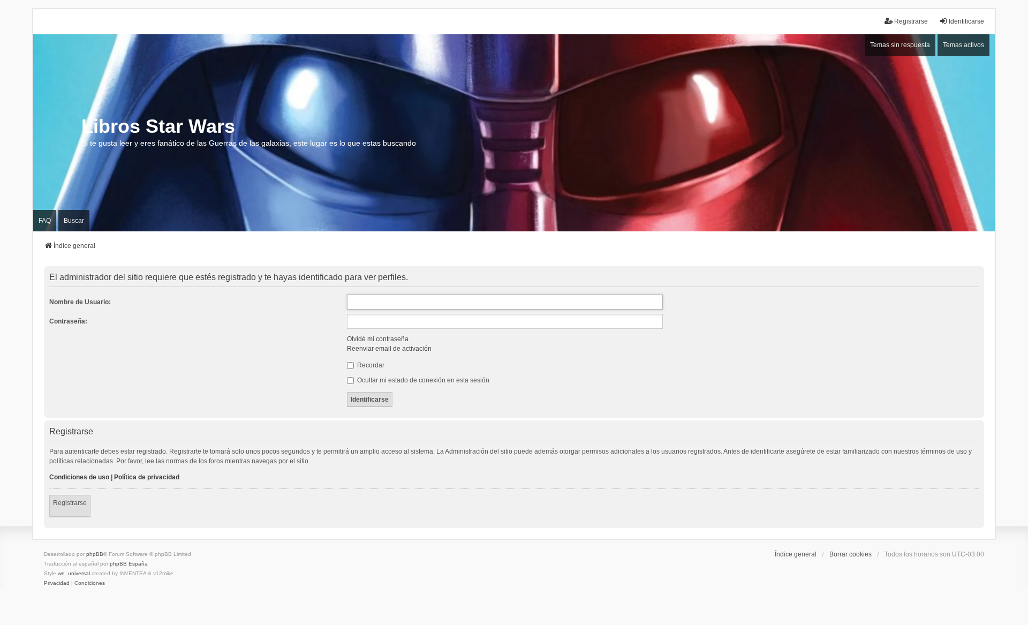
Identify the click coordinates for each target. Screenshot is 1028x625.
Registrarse (70, 503)
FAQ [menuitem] (45, 220)
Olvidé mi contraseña (378, 339)
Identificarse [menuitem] (966, 21)
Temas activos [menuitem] (963, 45)
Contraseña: (68, 321)
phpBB (94, 554)
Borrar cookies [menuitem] (850, 554)
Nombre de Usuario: (80, 302)
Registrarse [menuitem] (911, 21)
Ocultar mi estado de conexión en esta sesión (422, 380)
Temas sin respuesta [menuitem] (900, 45)
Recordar (370, 365)
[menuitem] (57, 583)
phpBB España (129, 564)
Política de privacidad (146, 477)
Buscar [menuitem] (74, 220)
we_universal (74, 573)
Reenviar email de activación (389, 348)
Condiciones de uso (79, 477)
